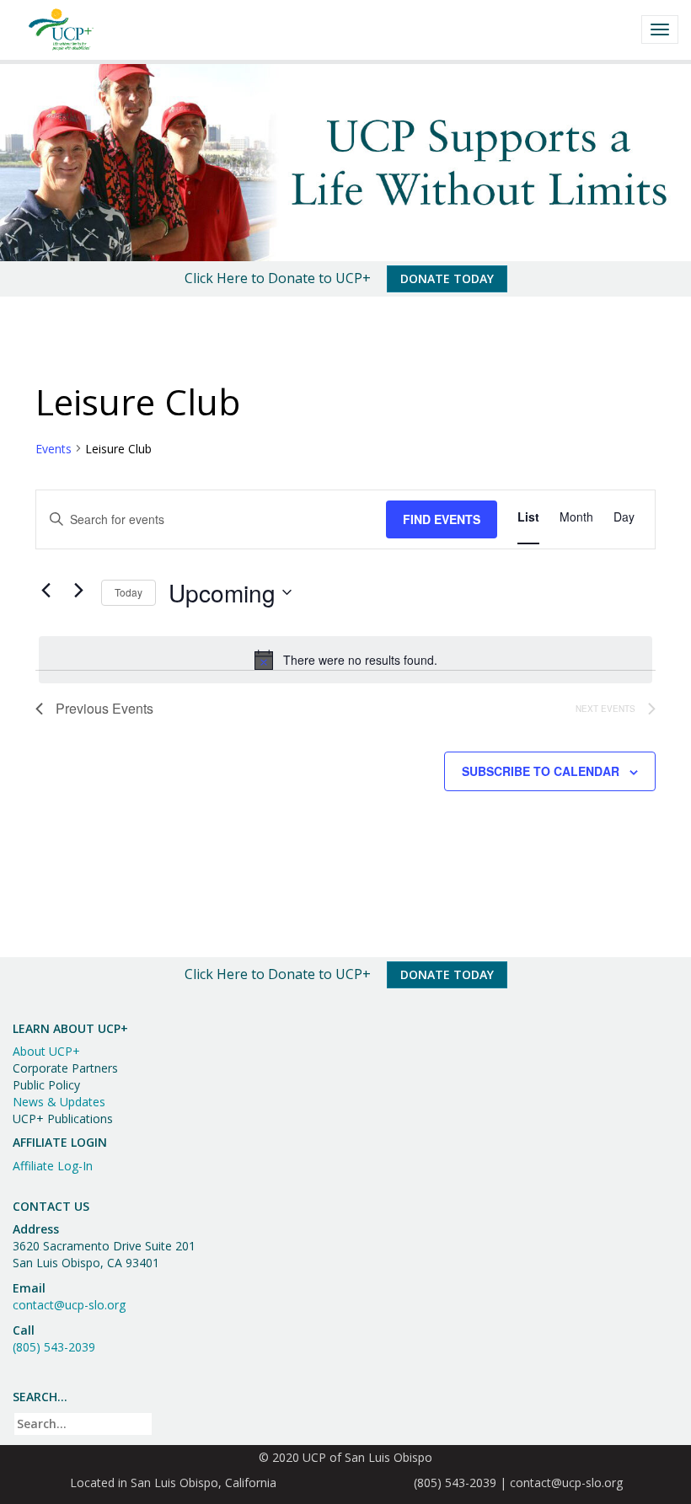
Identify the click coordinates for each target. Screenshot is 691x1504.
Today (128, 592)
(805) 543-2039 (54, 1347)
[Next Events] (78, 590)
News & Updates (59, 1102)
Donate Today (447, 278)
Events (53, 449)
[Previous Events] (45, 590)
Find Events (441, 519)
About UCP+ (46, 1051)
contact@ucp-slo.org (69, 1305)
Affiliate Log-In (53, 1166)
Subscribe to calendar (540, 771)
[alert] (345, 659)
